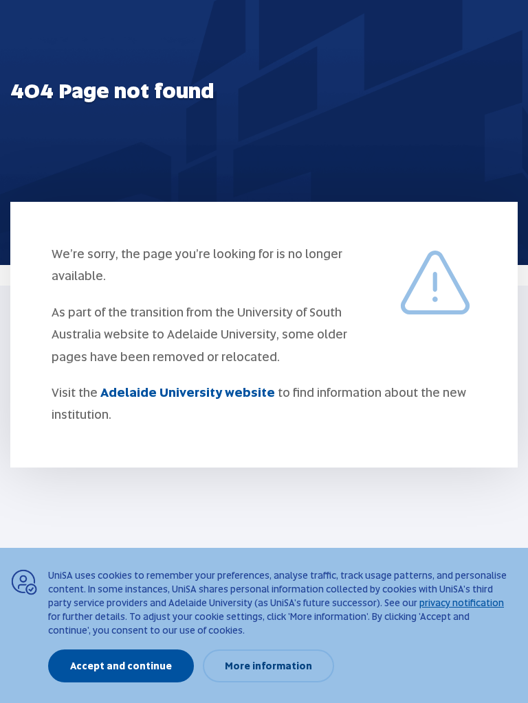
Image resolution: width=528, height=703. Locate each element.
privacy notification (461, 603)
